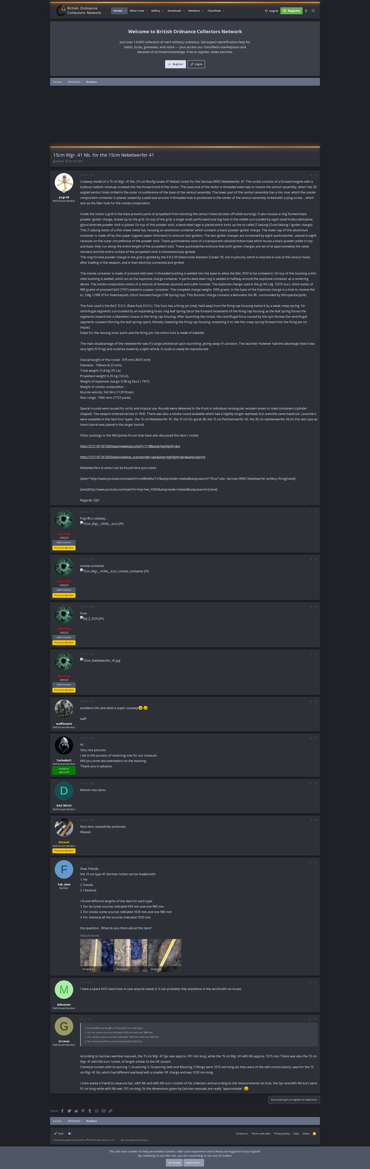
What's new (137, 10)
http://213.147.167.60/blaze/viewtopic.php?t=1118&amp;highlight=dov (130, 446)
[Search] (313, 10)
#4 (316, 606)
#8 (316, 783)
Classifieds (214, 10)
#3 (316, 559)
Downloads (174, 10)
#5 (316, 654)
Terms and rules (261, 1133)
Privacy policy (282, 1133)
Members (194, 10)
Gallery (155, 10)
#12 (315, 1019)
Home (306, 1133)
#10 (315, 862)
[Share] (311, 175)
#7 (316, 738)
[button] (125, 10)
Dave (145, 1140)
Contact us (242, 1133)
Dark (60, 1133)
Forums (118, 10)
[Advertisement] (185, 117)
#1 (316, 175)
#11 (315, 982)
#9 (316, 820)
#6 (316, 701)
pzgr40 (60, 161)
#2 (316, 512)
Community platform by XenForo (84, 1140)
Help (296, 1133)
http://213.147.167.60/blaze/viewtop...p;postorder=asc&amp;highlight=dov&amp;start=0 (142, 457)
